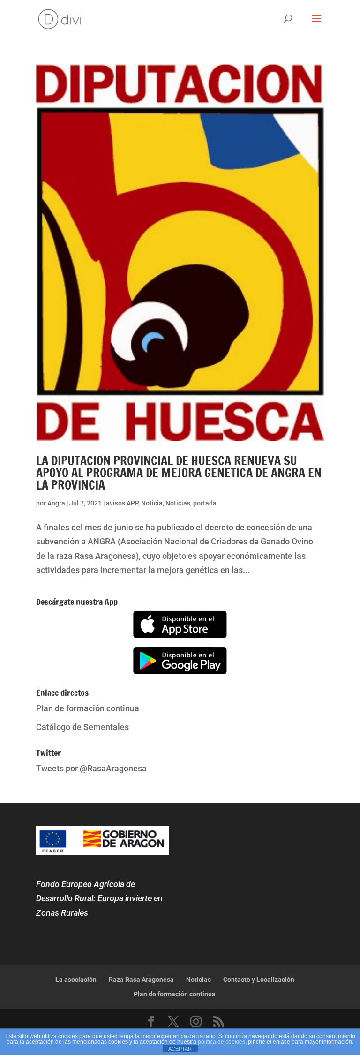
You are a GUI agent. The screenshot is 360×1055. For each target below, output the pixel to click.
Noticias (177, 503)
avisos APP (122, 503)
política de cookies (221, 1042)
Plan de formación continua (87, 708)
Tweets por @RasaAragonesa (91, 768)
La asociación (76, 979)
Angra (56, 503)
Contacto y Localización (258, 979)
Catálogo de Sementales (82, 727)
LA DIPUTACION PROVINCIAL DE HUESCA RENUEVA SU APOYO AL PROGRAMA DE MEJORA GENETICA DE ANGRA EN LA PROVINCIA (179, 473)
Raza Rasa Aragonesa (141, 979)
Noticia (152, 503)
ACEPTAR (180, 1049)
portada (205, 503)
